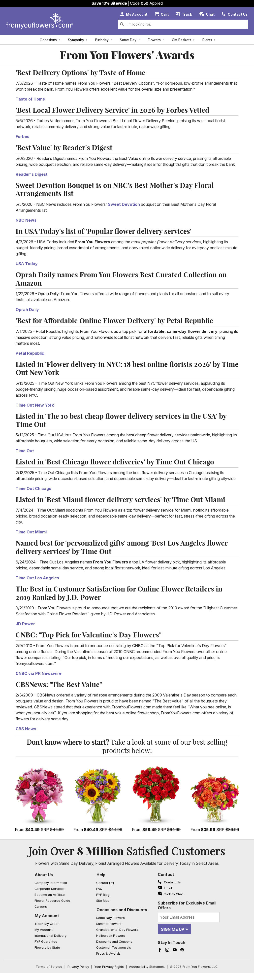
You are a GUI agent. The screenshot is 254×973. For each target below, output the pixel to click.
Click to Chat (173, 894)
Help (100, 874)
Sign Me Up (172, 929)
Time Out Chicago (33, 488)
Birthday (102, 40)
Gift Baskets (181, 40)
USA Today (27, 263)
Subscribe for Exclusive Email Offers (187, 905)
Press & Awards (108, 953)
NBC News (26, 220)
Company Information (50, 883)
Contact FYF (105, 883)
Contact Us (172, 882)
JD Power (25, 623)
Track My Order (46, 924)
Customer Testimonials (113, 947)
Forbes (22, 136)
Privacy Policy (78, 967)
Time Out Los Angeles (37, 577)
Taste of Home (30, 99)
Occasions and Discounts (121, 909)
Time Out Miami (31, 531)
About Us (44, 874)
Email (167, 888)
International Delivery (50, 936)
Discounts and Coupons (114, 941)
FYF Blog (103, 895)
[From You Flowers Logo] (39, 21)
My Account (47, 915)
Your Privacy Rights (109, 967)
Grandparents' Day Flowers (117, 930)
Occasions (48, 40)
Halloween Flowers (110, 936)
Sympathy (76, 40)
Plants (207, 40)
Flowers (154, 40)
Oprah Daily (27, 309)
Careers (40, 906)
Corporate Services (49, 889)
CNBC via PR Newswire (39, 673)
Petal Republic (30, 353)
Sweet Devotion (124, 204)
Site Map (103, 901)
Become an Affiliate (49, 895)
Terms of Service (49, 967)
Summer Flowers (109, 924)
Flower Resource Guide (52, 901)
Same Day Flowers (110, 918)
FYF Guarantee (45, 941)
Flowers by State (47, 947)
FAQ (99, 889)
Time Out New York (35, 405)
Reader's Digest (32, 174)
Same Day (128, 40)
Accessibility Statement (147, 967)
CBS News (26, 728)
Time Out (25, 450)
